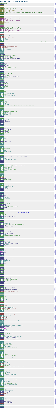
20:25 (54, 320)
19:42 (54, 54)
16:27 (54, 4)
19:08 (54, 36)
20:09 (54, 276)
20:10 (54, 279)
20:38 (54, 384)
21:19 (54, 394)
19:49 (54, 109)
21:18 (54, 393)
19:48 (54, 101)
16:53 (54, 18)
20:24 (54, 315)
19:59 (54, 188)
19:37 (54, 44)
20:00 (54, 202)
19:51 (54, 127)
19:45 (54, 78)
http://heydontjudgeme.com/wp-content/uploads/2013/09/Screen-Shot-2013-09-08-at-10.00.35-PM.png (17, 212)
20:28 (54, 336)
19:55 (54, 165)
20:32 (54, 356)
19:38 (54, 47)
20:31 (54, 351)
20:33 (54, 364)
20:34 (54, 371)
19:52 (54, 143)
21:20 (54, 399)
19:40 (54, 53)
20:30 (54, 345)
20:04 (54, 235)
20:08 (54, 267)
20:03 (54, 230)
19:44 (54, 67)
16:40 (54, 7)
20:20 (54, 304)
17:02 (54, 26)
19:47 (54, 92)
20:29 (54, 341)
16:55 (54, 23)
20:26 (54, 323)
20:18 (54, 295)
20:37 (54, 383)
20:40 (54, 391)
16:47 (54, 12)
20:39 (54, 389)
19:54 (54, 156)
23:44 (54, 407)
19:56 (54, 169)
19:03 (54, 35)
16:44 (54, 11)
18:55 (54, 34)
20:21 (54, 306)
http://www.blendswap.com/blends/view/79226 (10, 379)
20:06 (54, 248)
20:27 (54, 325)
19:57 (54, 174)
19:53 (54, 149)
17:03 (54, 27)
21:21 (54, 403)
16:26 (54, 3)
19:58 (54, 183)
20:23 (54, 314)
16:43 (54, 8)
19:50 (54, 118)
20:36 (54, 379)
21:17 (54, 392)
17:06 (54, 29)
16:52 (54, 17)
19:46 (54, 90)
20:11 (54, 286)
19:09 (54, 38)
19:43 (54, 62)
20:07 (54, 258)
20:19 (54, 296)
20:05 (54, 241)
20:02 (54, 220)
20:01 (54, 211)
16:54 (54, 20)
